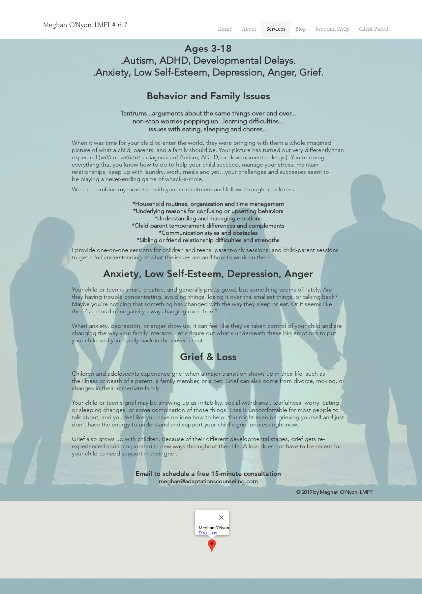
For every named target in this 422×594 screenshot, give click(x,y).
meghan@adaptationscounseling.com (208, 481)
